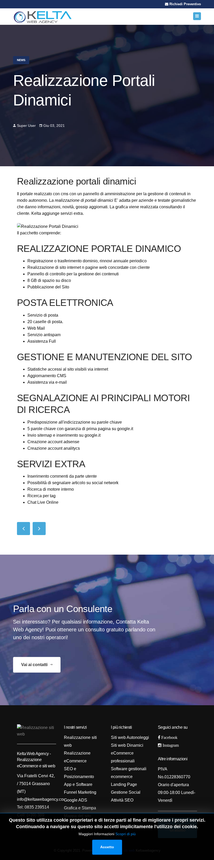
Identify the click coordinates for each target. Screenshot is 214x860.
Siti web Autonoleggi (130, 737)
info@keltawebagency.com (42, 799)
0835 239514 (36, 807)
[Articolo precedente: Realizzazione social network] (23, 528)
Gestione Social (125, 792)
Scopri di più (125, 834)
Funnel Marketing (80, 792)
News (21, 60)
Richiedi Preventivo (184, 4)
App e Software (78, 784)
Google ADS (75, 800)
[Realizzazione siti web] (42, 16)
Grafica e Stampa (80, 808)
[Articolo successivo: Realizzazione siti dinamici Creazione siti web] (39, 528)
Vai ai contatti (35, 664)
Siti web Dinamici (127, 745)
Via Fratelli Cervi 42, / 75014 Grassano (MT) (36, 784)
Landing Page (124, 784)
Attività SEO (122, 800)
